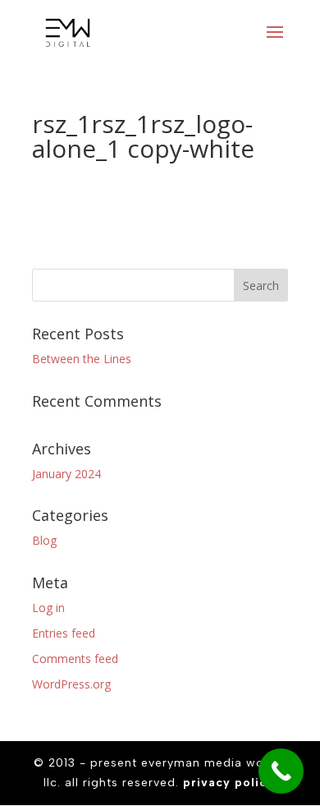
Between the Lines (81, 358)
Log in (48, 607)
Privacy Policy (228, 783)
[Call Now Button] (281, 771)
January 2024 (66, 473)
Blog (44, 540)
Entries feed (63, 633)
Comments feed (75, 658)
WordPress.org (71, 684)
